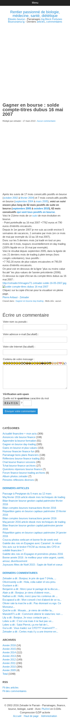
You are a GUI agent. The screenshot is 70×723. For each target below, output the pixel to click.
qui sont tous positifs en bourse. (36, 212)
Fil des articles (11, 687)
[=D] (24, 363)
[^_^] (63, 363)
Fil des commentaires (15, 691)
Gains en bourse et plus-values (20, 447)
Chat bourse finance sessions (19, 462)
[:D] (22, 363)
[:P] (37, 363)
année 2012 (9, 659)
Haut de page (31, 716)
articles (41, 21)
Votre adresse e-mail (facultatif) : (21, 334)
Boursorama (15, 21)
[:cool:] (50, 363)
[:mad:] (45, 363)
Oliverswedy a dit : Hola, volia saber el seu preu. (29, 581)
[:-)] (6, 363)
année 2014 (9, 652)
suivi (34, 215)
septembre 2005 (21, 208)
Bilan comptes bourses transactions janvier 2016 (29, 518)
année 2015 (9, 648)
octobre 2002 (10, 197)
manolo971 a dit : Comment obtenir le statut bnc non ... (33, 613)
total (5, 673)
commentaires (54, 21)
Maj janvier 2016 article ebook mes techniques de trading (34, 521)
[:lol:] (42, 363)
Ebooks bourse (16, 19)
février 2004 (27, 197)
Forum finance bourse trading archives (24, 472)
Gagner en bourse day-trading (29, 301)
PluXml (46, 708)
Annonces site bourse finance (19, 437)
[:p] (40, 363)
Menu (35, 2)
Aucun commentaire (46, 121)
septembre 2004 (24, 201)
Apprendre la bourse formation (19, 440)
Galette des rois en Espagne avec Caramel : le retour (32, 543)
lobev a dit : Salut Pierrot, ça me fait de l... (26, 624)
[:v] (57, 363)
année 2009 (9, 670)
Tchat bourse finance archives (19, 465)
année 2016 (9, 645)
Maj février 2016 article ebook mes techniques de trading (34, 497)
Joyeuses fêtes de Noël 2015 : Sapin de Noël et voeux (33, 564)
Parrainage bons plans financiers (21, 454)
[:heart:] (60, 363)
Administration (49, 716)
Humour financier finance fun (18, 451)
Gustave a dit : (11, 585)
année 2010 (9, 666)
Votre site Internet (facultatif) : (19, 346)
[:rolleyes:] (47, 363)
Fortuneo (57, 19)
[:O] (29, 363)
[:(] (17, 363)
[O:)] (55, 363)
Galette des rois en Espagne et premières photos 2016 (33, 553)
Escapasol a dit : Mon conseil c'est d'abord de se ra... (32, 599)
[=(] (19, 363)
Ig (23, 21)
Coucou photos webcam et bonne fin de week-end (30, 539)
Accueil (17, 716)
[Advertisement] (35, 58)
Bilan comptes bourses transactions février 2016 (29, 507)
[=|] (14, 363)
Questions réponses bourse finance (22, 469)
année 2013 (9, 656)
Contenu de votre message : (18, 359)
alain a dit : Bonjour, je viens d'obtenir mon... (27, 592)
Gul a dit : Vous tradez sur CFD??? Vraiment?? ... (30, 628)
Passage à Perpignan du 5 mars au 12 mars (27, 493)
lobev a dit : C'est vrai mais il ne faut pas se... (28, 621)
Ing (43, 19)
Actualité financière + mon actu (20, 433)
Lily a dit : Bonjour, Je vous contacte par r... (26, 617)
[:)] (4, 363)
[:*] (52, 363)
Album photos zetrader (15, 476)
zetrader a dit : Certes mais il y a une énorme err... (30, 631)
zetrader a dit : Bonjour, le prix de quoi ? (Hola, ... (29, 578)
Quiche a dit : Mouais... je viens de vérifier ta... (28, 610)
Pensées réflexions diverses (18, 479)
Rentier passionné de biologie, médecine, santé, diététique (35, 14)
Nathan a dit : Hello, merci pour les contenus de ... (30, 596)
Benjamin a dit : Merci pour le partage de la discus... (31, 589)
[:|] (12, 363)
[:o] (27, 363)
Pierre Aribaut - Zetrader (16, 297)
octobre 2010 (41, 208)
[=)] (9, 363)
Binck (48, 19)
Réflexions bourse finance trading (21, 458)
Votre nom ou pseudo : (15, 321)
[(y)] (65, 363)
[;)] (32, 363)
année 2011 (9, 663)
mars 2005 (42, 201)
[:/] (34, 363)
